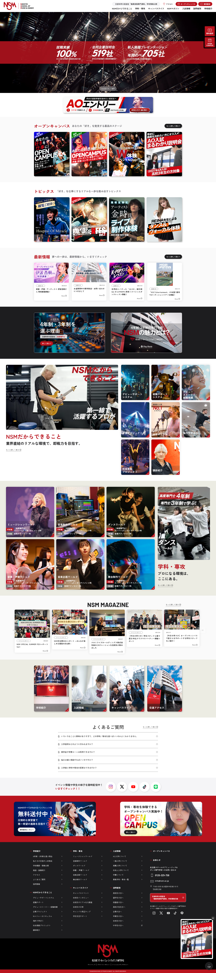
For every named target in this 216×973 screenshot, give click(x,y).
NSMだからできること (122, 8)
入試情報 (186, 8)
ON (108, 89)
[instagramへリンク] (111, 787)
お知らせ (156, 860)
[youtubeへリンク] (133, 787)
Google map (157, 889)
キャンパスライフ (156, 8)
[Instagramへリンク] (154, 913)
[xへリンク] (122, 787)
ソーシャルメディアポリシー (120, 965)
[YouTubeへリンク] (168, 913)
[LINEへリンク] (182, 913)
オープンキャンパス (161, 851)
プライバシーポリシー (103, 965)
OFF (113, 89)
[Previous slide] (14, 630)
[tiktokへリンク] (145, 787)
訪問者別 (197, 8)
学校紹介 (208, 8)
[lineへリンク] (156, 787)
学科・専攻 (140, 8)
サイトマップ (91, 965)
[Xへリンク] (161, 913)
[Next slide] (203, 630)
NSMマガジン (173, 8)
